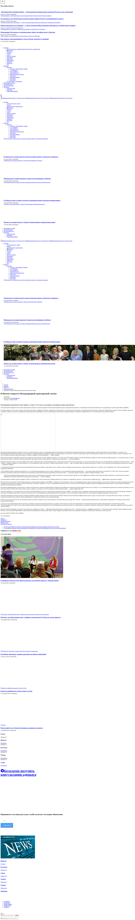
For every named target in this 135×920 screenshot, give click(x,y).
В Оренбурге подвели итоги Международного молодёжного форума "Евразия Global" (30, 580)
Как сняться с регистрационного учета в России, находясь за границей (25, 39)
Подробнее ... (4, 758)
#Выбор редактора (5, 521)
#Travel (2, 518)
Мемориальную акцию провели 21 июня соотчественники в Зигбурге (27, 178)
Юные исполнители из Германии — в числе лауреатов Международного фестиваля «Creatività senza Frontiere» (38, 25)
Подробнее (3, 743)
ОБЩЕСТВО (7, 905)
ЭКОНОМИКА (8, 904)
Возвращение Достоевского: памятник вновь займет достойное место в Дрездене (28, 32)
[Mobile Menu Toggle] (1, 45)
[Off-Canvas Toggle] (1, 3)
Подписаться (7, 825)
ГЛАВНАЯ (7, 901)
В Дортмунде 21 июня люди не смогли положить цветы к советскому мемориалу (31, 157)
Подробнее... (4, 750)
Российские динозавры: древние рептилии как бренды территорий (23, 654)
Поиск (2, 914)
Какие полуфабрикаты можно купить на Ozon (16, 691)
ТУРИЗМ (6, 907)
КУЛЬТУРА (7, 903)
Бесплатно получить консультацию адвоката (18, 772)
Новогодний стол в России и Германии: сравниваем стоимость (22, 728)
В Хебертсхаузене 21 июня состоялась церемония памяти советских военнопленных (32, 200)
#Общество (4, 520)
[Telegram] (1, 96)
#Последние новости (6, 524)
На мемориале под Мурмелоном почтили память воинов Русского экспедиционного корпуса (32, 19)
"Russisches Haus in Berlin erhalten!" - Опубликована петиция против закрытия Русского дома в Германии (37, 12)
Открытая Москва (15, 398)
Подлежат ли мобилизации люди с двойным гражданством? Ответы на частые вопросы (31, 617)
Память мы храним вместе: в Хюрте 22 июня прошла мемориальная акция (29, 222)
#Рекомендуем (4, 522)
